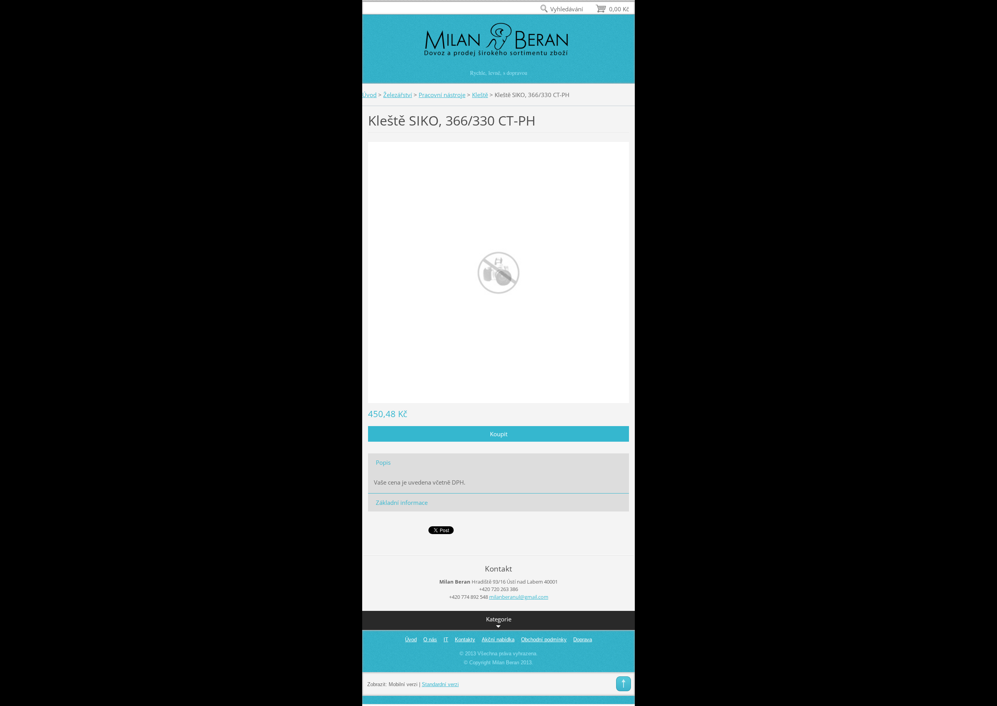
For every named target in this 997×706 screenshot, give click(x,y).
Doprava (582, 639)
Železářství (397, 95)
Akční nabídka (498, 639)
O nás (430, 639)
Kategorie (498, 619)
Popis (383, 462)
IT (446, 639)
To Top (623, 683)
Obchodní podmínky (544, 639)
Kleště (480, 95)
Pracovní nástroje (442, 95)
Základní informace (402, 502)
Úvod (369, 95)
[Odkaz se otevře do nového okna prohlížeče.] (498, 272)
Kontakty (465, 639)
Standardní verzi (440, 684)
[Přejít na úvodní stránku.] (498, 44)
